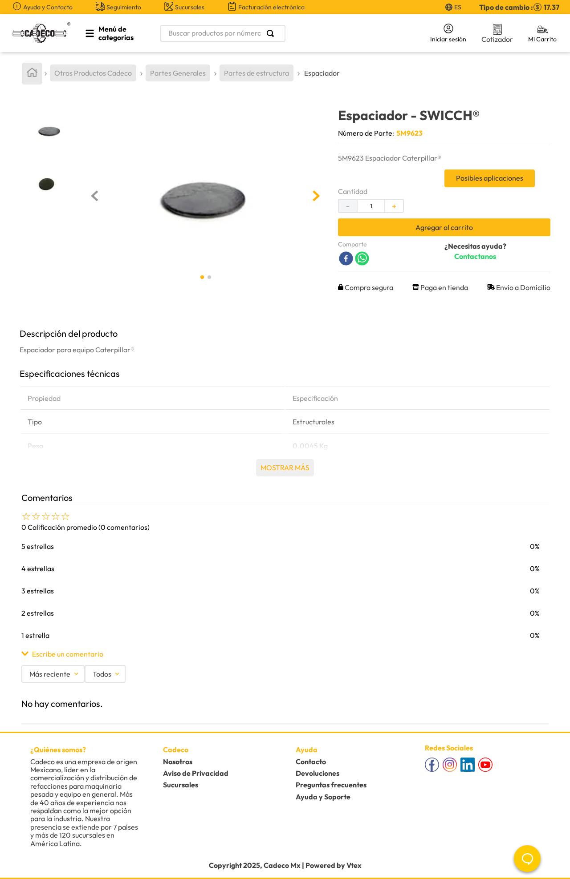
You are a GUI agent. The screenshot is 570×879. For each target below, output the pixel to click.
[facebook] (346, 259)
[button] (285, 654)
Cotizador (497, 39)
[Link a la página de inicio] (32, 74)
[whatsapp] (362, 259)
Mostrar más (285, 467)
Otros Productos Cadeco (93, 73)
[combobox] (290, 33)
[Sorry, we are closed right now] (527, 858)
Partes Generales (178, 73)
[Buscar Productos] (272, 33)
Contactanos (475, 256)
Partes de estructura (256, 73)
